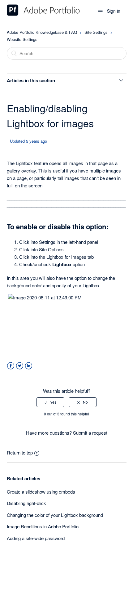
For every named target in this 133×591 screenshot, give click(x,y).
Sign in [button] (113, 11)
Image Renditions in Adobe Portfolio (43, 526)
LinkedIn (28, 366)
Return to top (20, 452)
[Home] (43, 14)
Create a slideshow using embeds (41, 491)
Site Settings (96, 32)
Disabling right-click (26, 503)
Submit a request (90, 432)
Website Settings (22, 39)
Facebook (11, 366)
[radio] (50, 402)
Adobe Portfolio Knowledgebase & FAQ (42, 32)
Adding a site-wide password (36, 538)
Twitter (20, 366)
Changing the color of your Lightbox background (55, 515)
